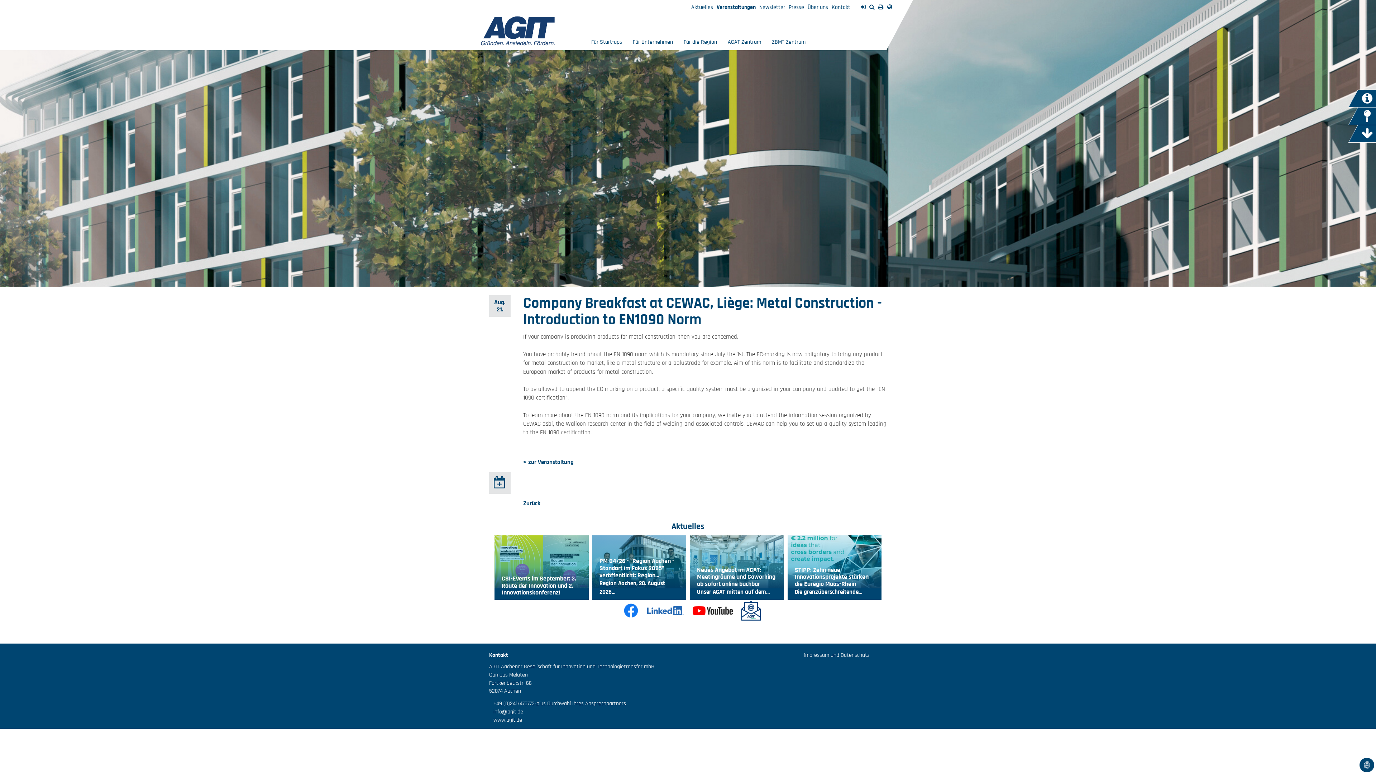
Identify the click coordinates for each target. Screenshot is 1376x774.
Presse (796, 7)
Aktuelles (702, 7)
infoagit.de (506, 712)
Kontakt (841, 7)
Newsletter (772, 7)
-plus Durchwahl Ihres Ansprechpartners (580, 703)
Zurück (531, 503)
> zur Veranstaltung (548, 462)
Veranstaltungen (736, 7)
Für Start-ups (606, 42)
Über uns (818, 7)
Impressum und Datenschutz (836, 655)
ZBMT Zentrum (789, 42)
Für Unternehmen (653, 42)
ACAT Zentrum (744, 42)
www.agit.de (505, 720)
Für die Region (700, 42)
